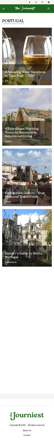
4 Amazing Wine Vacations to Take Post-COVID (25, 74)
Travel (8, 202)
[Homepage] (25, 8)
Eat (6, 81)
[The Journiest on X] (36, 2)
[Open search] (48, 9)
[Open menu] (3, 8)
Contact (27, 435)
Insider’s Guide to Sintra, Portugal (24, 255)
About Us (27, 430)
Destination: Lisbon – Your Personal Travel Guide (25, 194)
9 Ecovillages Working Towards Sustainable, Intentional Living (22, 132)
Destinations (10, 262)
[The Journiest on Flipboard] (49, 2)
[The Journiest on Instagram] (42, 2)
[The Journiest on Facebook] (29, 2)
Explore (8, 141)
